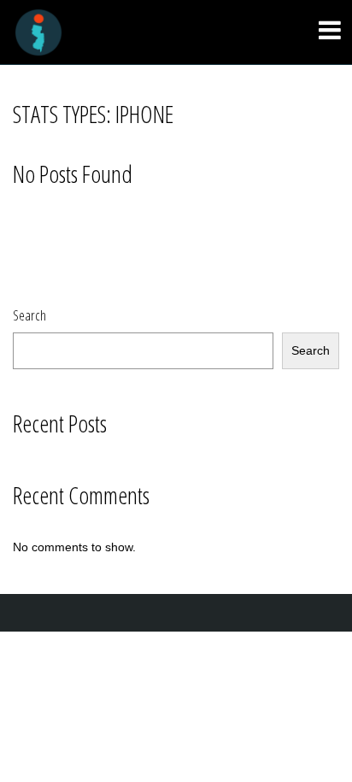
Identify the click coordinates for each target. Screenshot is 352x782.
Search (29, 315)
